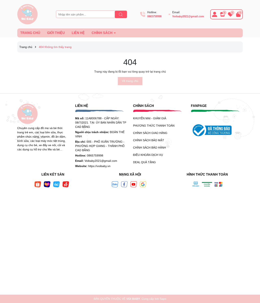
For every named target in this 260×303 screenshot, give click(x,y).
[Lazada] (47, 184)
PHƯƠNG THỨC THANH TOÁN (153, 125)
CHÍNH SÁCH (102, 33)
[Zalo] (115, 184)
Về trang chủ (130, 81)
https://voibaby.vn (99, 166)
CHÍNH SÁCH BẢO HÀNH (149, 147)
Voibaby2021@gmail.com (188, 16)
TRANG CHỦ (30, 33)
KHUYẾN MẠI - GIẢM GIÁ (149, 118)
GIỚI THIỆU (56, 33)
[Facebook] (124, 184)
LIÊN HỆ (78, 33)
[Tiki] (56, 184)
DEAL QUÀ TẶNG (144, 162)
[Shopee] (38, 184)
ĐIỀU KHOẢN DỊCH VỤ (148, 154)
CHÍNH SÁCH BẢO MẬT (148, 140)
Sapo (163, 298)
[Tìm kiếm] (121, 14)
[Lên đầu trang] (252, 279)
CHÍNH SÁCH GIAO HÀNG (150, 133)
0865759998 (154, 16)
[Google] (143, 184)
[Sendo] (66, 184)
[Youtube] (133, 184)
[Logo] (27, 14)
